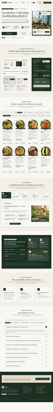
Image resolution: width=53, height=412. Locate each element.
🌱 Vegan (24, 112)
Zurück (6, 223)
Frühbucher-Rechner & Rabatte (28, 387)
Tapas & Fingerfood (23, 115)
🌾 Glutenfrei (36, 112)
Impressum (32, 399)
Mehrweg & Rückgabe (25, 322)
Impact (28, 2)
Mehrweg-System (23, 2)
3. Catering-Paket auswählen (9, 76)
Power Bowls (14, 115)
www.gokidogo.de (40, 390)
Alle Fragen (8, 322)
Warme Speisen (41, 115)
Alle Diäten (20, 112)
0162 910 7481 (40, 389)
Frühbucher (11, 2)
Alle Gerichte (7, 115)
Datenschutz (37, 399)
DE (33, 2)
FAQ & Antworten (25, 392)
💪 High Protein (46, 112)
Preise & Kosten (42, 322)
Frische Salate (33, 115)
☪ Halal (41, 112)
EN (35, 2)
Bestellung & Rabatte (15, 322)
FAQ (32, 2)
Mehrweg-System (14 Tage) (27, 390)
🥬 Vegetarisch (30, 112)
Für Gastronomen (34, 322)
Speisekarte (16, 2)
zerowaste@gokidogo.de (42, 387)
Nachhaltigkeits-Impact (27, 391)
